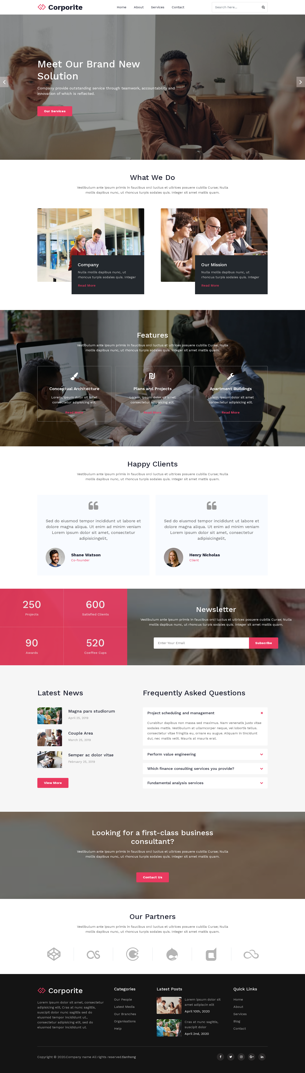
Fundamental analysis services (175, 783)
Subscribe (263, 643)
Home (121, 7)
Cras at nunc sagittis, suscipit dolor (201, 1024)
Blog (236, 1021)
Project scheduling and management (180, 713)
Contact (178, 7)
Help (118, 1028)
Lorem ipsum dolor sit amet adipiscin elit (203, 1002)
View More (53, 783)
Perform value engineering (171, 754)
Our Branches (125, 1014)
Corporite (64, 7)
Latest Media (124, 1007)
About (139, 7)
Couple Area (80, 733)
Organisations (125, 1021)
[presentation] (4, 82)
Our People (123, 999)
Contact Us (152, 877)
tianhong (129, 1057)
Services (157, 7)
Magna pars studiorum (91, 711)
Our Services (55, 111)
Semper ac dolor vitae (90, 754)
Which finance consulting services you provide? (190, 768)
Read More (87, 285)
